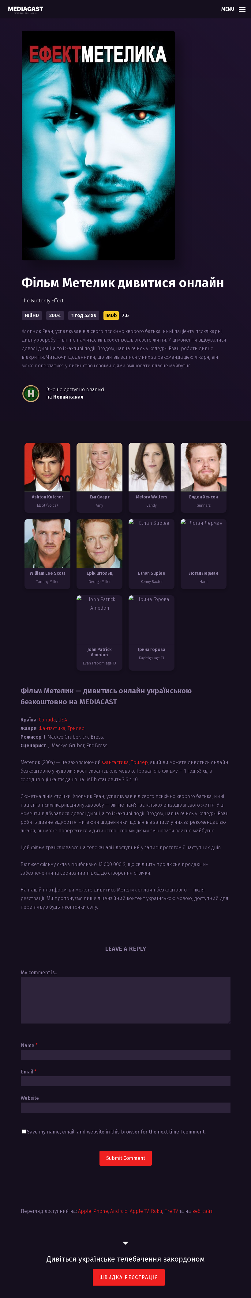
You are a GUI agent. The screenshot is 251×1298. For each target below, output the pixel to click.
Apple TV (139, 1211)
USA (62, 720)
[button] (233, 8)
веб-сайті (202, 1211)
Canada (47, 720)
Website (30, 1098)
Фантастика (52, 728)
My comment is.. (39, 972)
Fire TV (171, 1211)
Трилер (76, 728)
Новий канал (68, 397)
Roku (156, 1211)
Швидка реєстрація (128, 1277)
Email (28, 1072)
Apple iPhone (93, 1211)
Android (119, 1211)
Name (29, 1045)
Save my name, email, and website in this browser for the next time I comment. (116, 1132)
